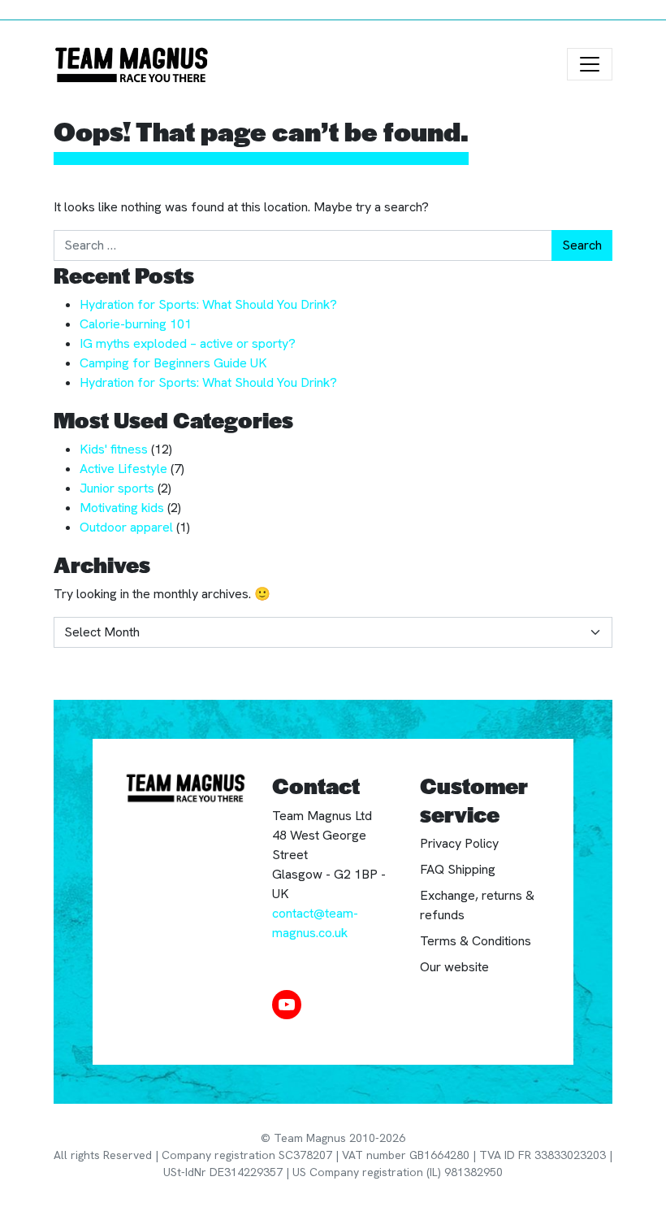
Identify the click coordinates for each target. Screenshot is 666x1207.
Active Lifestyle (123, 468)
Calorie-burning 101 (136, 323)
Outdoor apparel (126, 527)
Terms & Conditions (475, 940)
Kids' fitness (114, 449)
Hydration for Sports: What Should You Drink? (208, 304)
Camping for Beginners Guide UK (173, 362)
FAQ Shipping (457, 869)
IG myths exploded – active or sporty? (188, 343)
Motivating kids (122, 507)
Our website (454, 966)
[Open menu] (589, 64)
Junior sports (117, 488)
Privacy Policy (459, 843)
